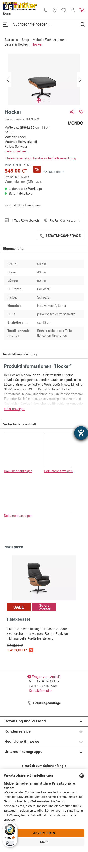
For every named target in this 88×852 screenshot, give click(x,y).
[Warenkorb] (81, 9)
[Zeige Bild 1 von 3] (38, 100)
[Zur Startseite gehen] (20, 6)
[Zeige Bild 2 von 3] (44, 100)
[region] (44, 79)
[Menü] (5, 24)
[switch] (10, 843)
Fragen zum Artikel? (46, 676)
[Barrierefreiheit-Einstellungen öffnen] (81, 433)
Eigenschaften (14, 248)
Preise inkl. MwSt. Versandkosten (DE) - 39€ (23, 179)
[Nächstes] (80, 79)
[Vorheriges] (8, 79)
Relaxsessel (18, 619)
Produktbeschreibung (20, 354)
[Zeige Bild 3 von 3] (49, 100)
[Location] (54, 9)
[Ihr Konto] (72, 9)
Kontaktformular (40, 690)
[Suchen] (83, 24)
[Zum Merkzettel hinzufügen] (81, 112)
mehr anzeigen (15, 151)
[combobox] (44, 24)
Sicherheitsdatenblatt (19, 424)
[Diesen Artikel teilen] (72, 112)
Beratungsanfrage (62, 235)
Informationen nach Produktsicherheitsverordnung (40, 158)
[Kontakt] (45, 9)
